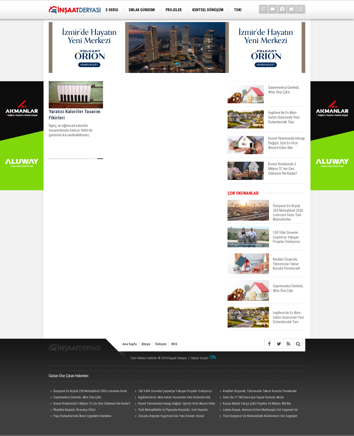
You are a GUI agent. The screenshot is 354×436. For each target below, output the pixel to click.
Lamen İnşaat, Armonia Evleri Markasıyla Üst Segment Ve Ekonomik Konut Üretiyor (258, 410)
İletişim (160, 344)
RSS (174, 344)
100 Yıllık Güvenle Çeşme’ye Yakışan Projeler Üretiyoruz (175, 391)
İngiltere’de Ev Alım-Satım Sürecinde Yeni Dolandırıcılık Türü (171, 397)
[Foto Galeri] (282, 9)
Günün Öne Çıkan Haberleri (68, 375)
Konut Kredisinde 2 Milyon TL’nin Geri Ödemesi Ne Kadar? (91, 403)
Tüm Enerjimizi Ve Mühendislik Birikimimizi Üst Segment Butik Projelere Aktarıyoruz (257, 416)
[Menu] (263, 9)
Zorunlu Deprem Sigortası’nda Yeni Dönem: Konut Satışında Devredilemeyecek (168, 416)
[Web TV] (272, 9)
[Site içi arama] (300, 9)
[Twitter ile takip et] (279, 344)
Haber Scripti (199, 358)
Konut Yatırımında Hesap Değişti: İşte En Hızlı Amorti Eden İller (174, 404)
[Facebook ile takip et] (269, 344)
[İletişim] (291, 9)
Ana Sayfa (129, 344)
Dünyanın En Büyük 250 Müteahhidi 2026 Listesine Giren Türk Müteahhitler (88, 391)
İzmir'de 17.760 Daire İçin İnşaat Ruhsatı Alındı (253, 397)
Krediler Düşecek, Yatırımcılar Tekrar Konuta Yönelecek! (260, 391)
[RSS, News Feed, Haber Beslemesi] (288, 344)
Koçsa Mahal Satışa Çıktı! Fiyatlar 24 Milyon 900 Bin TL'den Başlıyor (254, 404)
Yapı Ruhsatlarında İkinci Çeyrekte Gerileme (82, 416)
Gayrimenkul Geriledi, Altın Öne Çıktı (77, 397)
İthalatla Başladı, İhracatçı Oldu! (74, 410)
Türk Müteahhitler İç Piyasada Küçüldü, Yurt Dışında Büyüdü (170, 410)
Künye (145, 344)
